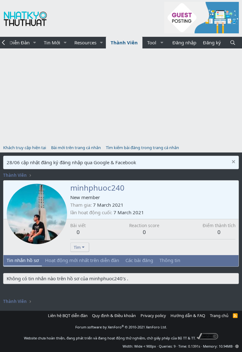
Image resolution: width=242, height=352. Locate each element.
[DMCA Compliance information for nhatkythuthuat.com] (207, 338)
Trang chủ (219, 315)
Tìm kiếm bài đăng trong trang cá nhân (142, 147)
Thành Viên (124, 42)
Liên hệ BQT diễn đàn (68, 315)
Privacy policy (153, 315)
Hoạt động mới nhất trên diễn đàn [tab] (82, 260)
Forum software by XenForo (121, 327)
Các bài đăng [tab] (139, 260)
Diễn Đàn (19, 42)
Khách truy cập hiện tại (24, 147)
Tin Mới (52, 42)
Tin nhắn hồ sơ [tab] (23, 260)
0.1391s (194, 346)
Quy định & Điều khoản (114, 315)
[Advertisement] (121, 96)
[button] (34, 42)
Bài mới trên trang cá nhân (76, 147)
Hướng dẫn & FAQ (187, 315)
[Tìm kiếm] (233, 42)
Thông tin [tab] (169, 260)
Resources (85, 42)
